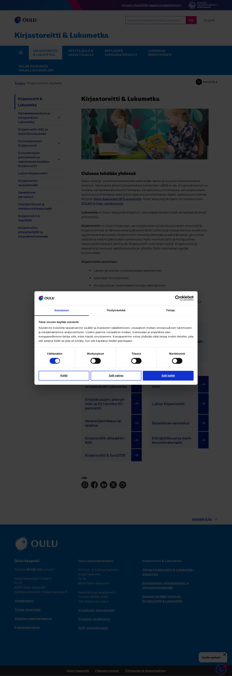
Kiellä (63, 375)
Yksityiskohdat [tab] (116, 310)
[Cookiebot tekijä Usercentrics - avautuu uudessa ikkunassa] (178, 298)
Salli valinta (116, 375)
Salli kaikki (168, 375)
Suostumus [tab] (61, 310)
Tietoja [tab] (170, 310)
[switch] (95, 361)
